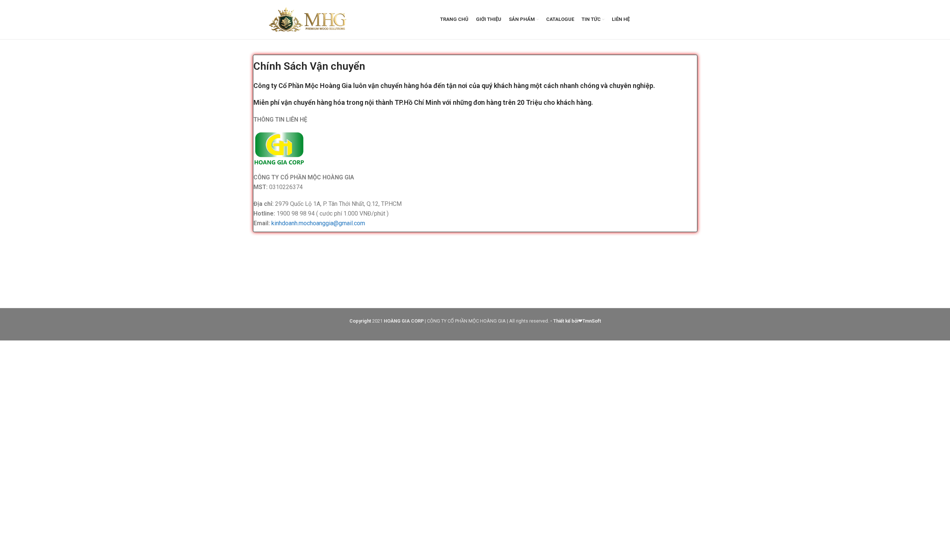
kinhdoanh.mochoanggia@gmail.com (318, 223)
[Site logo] (309, 19)
